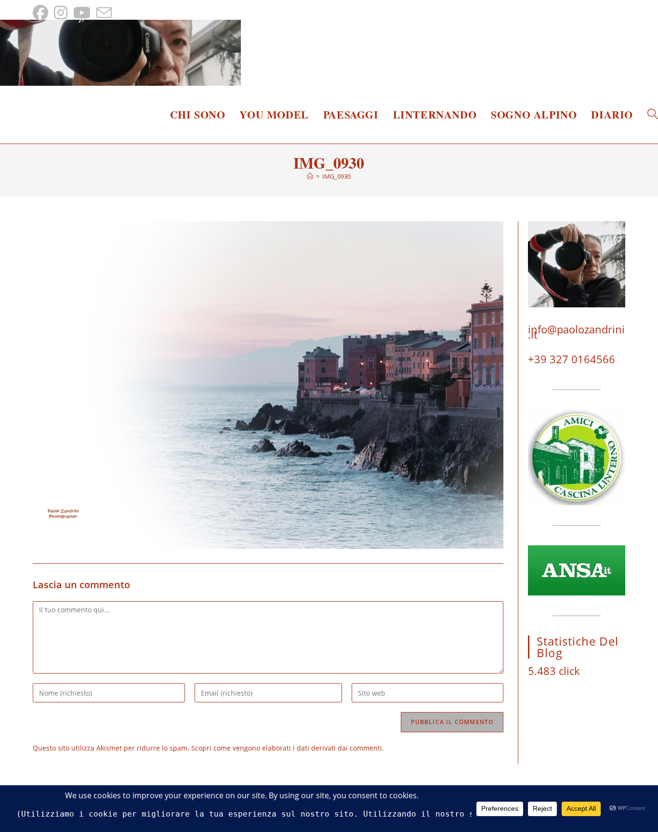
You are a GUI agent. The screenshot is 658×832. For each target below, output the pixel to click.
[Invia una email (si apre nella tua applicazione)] (104, 12)
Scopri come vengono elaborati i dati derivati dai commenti (286, 748)
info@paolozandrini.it (576, 332)
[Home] (310, 176)
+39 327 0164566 (571, 359)
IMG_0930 (336, 176)
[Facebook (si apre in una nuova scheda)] (42, 12)
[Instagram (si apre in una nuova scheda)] (60, 12)
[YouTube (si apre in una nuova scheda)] (81, 12)
